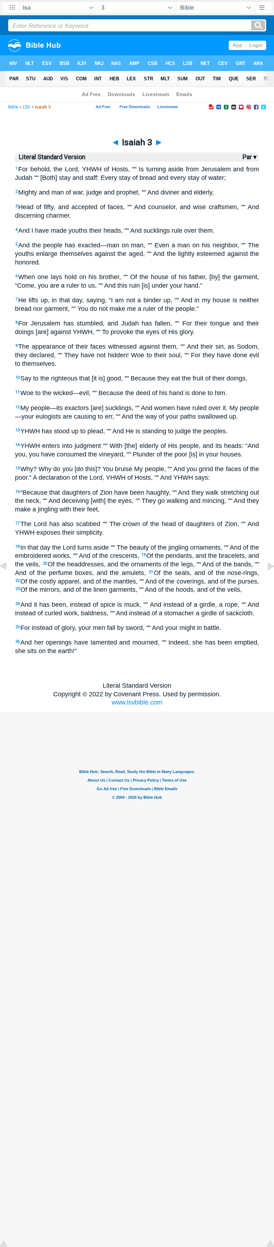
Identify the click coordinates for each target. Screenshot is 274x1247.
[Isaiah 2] (9, 582)
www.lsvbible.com (137, 702)
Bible (13, 107)
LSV (26, 107)
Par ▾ (249, 157)
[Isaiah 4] (265, 582)
